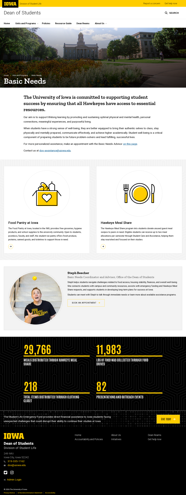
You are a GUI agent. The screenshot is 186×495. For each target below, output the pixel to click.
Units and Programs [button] (25, 23)
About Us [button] (99, 23)
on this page (130, 143)
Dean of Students (22, 12)
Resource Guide (63, 23)
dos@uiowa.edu (16, 465)
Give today (166, 419)
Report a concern (151, 3)
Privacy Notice (9, 493)
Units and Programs (20, 75)
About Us (116, 435)
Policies (46, 23)
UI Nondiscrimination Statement (30, 493)
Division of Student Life (30, 4)
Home (7, 23)
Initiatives (116, 439)
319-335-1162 (16, 461)
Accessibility (50, 493)
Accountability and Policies (89, 439)
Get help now (171, 3)
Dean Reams (83, 23)
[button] (171, 13)
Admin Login (14, 479)
